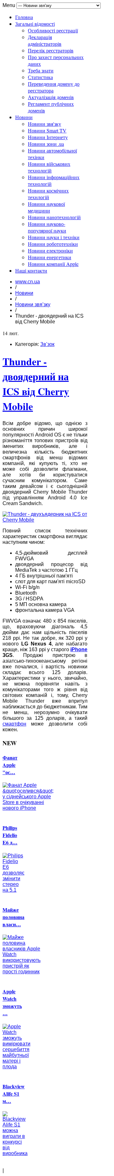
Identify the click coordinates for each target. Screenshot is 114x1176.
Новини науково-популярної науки (47, 227)
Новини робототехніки (53, 243)
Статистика (40, 77)
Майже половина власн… (13, 917)
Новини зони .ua (46, 143)
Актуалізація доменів (51, 97)
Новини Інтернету (48, 137)
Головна (24, 17)
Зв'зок (47, 344)
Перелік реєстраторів (50, 50)
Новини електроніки (50, 250)
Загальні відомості (35, 23)
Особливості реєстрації (53, 30)
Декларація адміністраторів (44, 40)
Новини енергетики (49, 257)
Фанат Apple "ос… (10, 765)
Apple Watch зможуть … (12, 1002)
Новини (24, 117)
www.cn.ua (27, 281)
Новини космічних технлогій (48, 193)
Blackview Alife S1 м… (14, 1094)
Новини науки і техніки (53, 237)
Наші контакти (31, 270)
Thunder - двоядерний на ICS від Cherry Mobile (36, 384)
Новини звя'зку (44, 123)
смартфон (14, 724)
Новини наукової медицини (46, 207)
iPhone (78, 649)
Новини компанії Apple (53, 263)
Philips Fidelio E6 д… (10, 835)
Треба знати (41, 70)
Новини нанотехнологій (54, 217)
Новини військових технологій (49, 167)
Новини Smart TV (47, 130)
